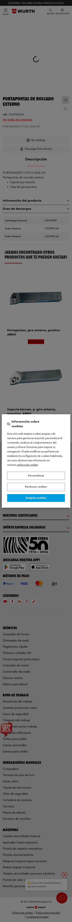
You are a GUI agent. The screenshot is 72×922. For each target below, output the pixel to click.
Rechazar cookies (36, 487)
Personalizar (36, 475)
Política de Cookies (27, 465)
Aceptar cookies (36, 498)
